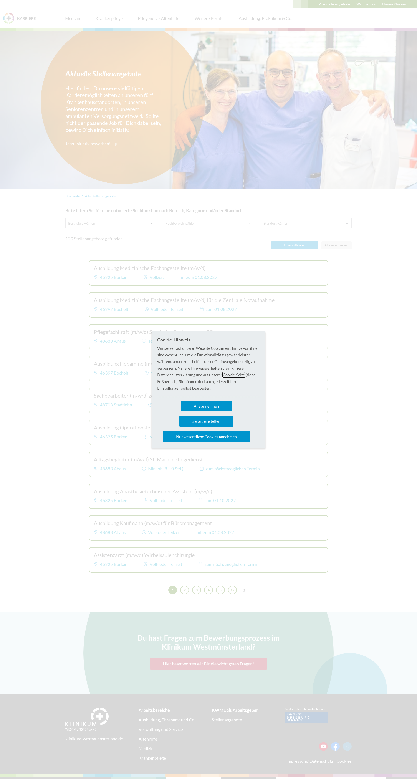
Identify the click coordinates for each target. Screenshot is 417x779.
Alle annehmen (206, 406)
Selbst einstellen (206, 421)
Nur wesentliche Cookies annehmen (206, 436)
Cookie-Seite (234, 374)
